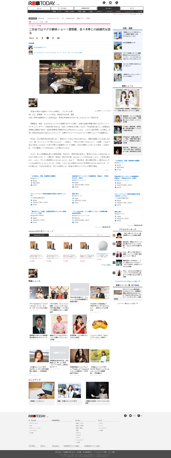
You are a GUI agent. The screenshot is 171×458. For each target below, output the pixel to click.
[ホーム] (30, 22)
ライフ (132, 8)
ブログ (119, 11)
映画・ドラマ (57, 11)
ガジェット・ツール (35, 428)
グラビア (109, 11)
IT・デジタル (62, 8)
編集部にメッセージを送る (103, 110)
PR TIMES (32, 446)
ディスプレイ (79, 235)
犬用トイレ (99, 235)
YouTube (134, 415)
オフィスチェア (59, 235)
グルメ (101, 423)
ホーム (39, 8)
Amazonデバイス (39, 235)
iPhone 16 (41, 18)
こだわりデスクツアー (53, 18)
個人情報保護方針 (87, 452)
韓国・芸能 (81, 11)
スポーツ (99, 11)
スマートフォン (34, 423)
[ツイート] (37, 38)
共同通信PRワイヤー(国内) (71, 446)
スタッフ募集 (111, 452)
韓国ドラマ (80, 18)
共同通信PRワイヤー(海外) (92, 446)
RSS (141, 415)
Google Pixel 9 (70, 18)
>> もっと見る (106, 265)
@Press (42, 446)
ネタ (31, 425)
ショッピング (129, 11)
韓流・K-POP (70, 11)
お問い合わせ (58, 452)
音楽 (91, 11)
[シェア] (42, 38)
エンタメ (108, 8)
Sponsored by (98, 227)
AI (62, 18)
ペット (101, 425)
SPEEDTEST (85, 8)
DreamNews (55, 446)
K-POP (88, 18)
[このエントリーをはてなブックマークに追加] (58, 38)
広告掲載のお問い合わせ (69, 452)
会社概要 (79, 452)
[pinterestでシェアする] (53, 38)
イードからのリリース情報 (99, 452)
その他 (140, 11)
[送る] (48, 38)
